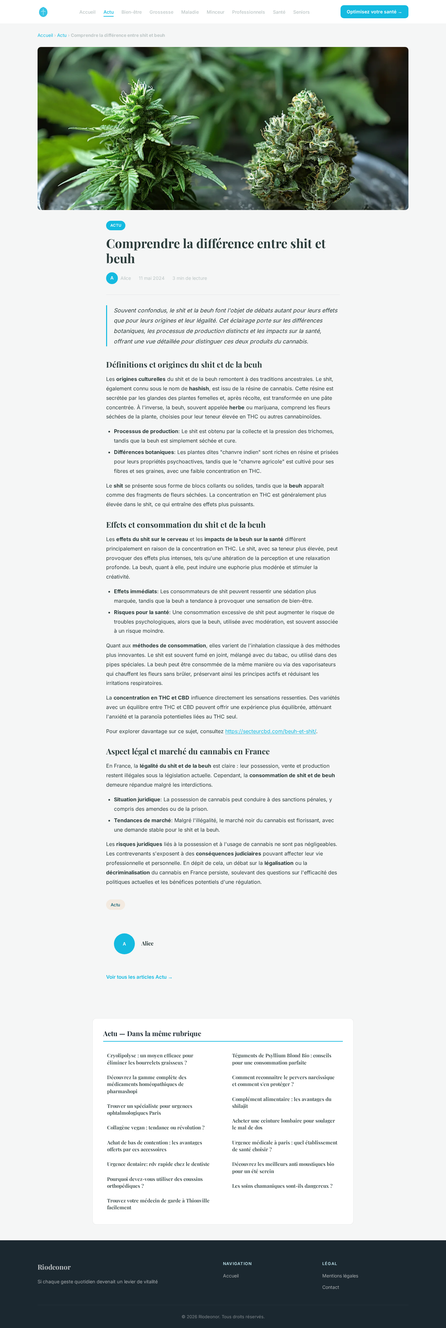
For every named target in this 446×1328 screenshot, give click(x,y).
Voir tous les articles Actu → (139, 977)
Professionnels (248, 11)
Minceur (215, 11)
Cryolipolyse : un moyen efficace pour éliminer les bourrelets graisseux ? (150, 1058)
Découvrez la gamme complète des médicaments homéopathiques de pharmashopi (146, 1084)
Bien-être (131, 11)
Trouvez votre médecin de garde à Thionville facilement (158, 1204)
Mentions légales (340, 1275)
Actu (109, 11)
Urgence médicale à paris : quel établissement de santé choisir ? (284, 1146)
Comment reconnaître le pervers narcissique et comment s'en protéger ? (283, 1080)
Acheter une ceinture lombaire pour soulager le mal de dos (283, 1124)
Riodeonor (54, 1266)
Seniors (301, 11)
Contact (330, 1287)
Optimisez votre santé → (374, 11)
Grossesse (161, 11)
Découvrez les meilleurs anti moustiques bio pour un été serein (283, 1167)
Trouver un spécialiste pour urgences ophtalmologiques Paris (149, 1109)
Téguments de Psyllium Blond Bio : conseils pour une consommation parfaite (281, 1058)
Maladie (190, 11)
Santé (279, 11)
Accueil (87, 11)
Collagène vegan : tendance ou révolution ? (155, 1127)
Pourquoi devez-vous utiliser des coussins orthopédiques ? (155, 1182)
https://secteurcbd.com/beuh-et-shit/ (270, 731)
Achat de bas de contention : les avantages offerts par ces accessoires (154, 1146)
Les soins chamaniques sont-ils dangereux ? (282, 1186)
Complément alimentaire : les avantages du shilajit (281, 1102)
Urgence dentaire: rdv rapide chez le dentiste (158, 1164)
